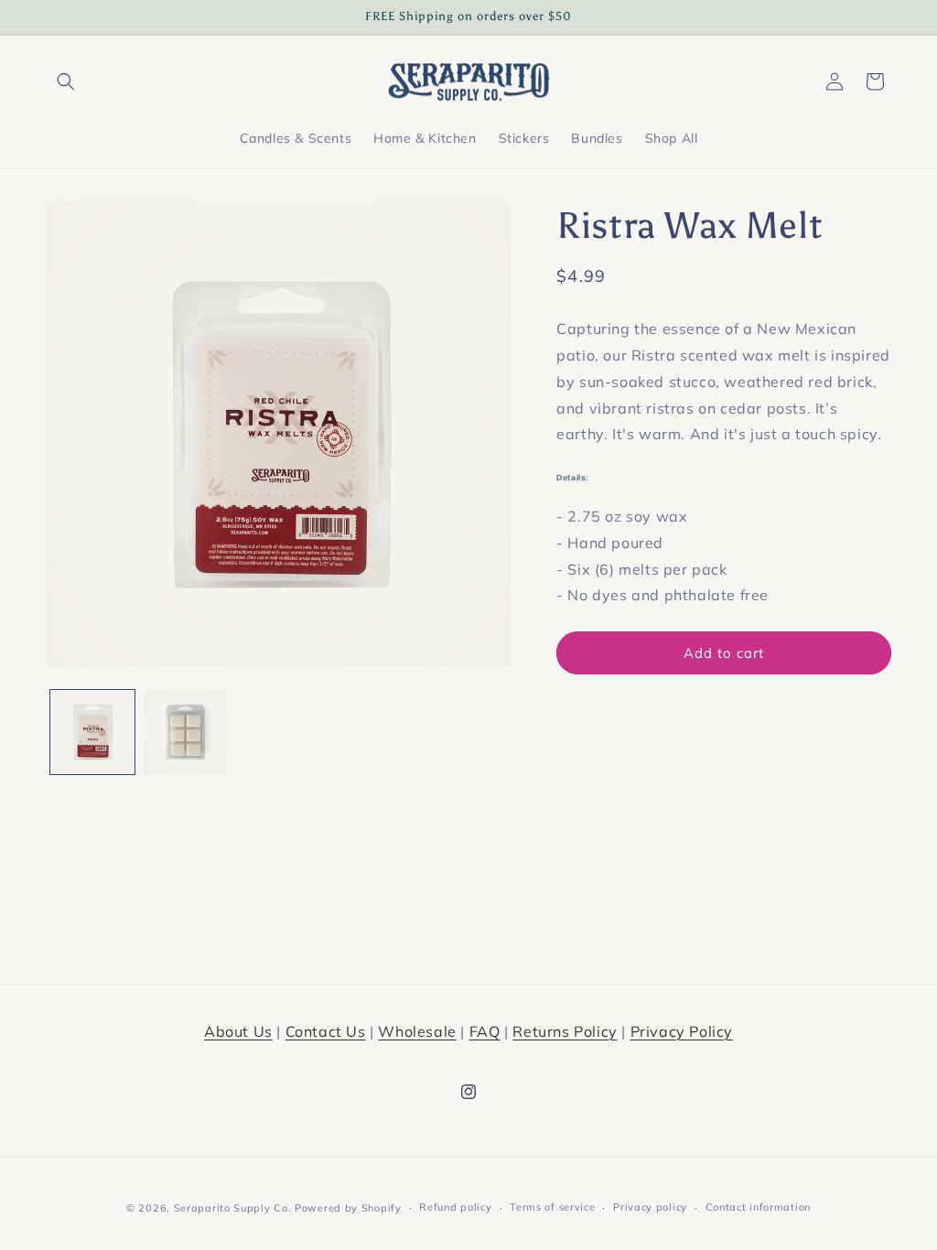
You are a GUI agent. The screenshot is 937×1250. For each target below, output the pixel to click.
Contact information (758, 1207)
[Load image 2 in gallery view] (186, 732)
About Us (238, 1031)
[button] (66, 81)
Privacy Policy (681, 1031)
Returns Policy (564, 1031)
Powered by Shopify (348, 1208)
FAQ (485, 1031)
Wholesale (417, 1031)
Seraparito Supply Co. (233, 1208)
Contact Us (325, 1031)
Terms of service (552, 1207)
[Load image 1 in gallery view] (92, 732)
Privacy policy (650, 1207)
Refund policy (455, 1207)
